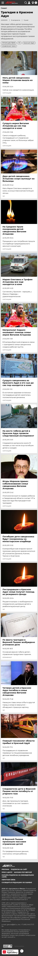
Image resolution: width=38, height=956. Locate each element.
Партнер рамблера (19, 946)
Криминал (7, 657)
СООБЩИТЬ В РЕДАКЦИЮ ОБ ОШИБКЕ (17, 882)
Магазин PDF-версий (23, 872)
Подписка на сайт (19, 869)
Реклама (5, 869)
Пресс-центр (7, 872)
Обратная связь (8, 880)
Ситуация (7, 93)
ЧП (4, 196)
